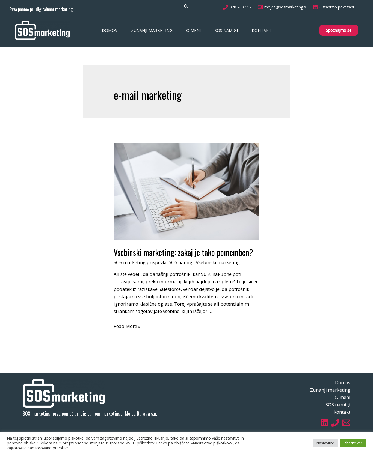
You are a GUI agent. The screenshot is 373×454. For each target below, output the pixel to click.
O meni (193, 30)
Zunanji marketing (152, 30)
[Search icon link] (186, 6)
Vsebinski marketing (218, 262)
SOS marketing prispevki (140, 262)
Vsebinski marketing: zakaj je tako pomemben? (183, 252)
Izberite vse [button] (353, 442)
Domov (109, 30)
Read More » (127, 326)
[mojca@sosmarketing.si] (346, 423)
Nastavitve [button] (325, 442)
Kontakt (261, 30)
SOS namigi (226, 30)
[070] (335, 423)
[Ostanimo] (324, 423)
